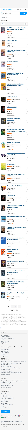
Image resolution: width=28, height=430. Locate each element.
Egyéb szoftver (5, 352)
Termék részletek (10, 37)
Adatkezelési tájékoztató (7, 421)
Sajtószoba (4, 343)
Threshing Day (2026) (6, 366)
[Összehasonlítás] (21, 9)
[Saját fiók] (26, 9)
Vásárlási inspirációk (6, 384)
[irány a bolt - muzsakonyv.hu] (3, 64)
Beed (2, 406)
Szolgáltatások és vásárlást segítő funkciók (12, 381)
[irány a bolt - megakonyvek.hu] (3, 75)
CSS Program (4, 403)
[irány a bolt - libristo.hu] (3, 43)
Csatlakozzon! (5, 411)
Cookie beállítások (5, 387)
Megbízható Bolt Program (7, 397)
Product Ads (4, 400)
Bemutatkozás (4, 335)
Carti (21, 416)
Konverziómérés (5, 408)
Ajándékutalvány (5, 349)
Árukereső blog (5, 341)
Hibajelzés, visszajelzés (7, 385)
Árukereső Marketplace (7, 398)
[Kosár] (23, 9)
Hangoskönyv (4, 356)
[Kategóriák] (18, 9)
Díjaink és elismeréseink (7, 338)
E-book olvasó (4, 351)
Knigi (4, 417)
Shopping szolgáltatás (7, 404)
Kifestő (3, 354)
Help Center (4, 395)
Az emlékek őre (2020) (6, 371)
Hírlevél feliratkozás (6, 382)
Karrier (3, 339)
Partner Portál (4, 394)
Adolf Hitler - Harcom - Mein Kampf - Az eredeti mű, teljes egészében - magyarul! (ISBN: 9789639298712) (13, 363)
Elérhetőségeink (5, 336)
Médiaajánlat (4, 401)
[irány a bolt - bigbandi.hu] (3, 30)
